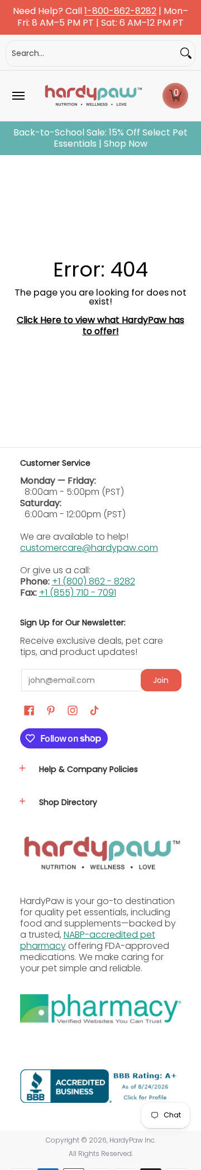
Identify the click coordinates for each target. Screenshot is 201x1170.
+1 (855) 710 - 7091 (77, 592)
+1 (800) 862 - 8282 (93, 581)
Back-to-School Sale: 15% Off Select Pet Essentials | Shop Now (100, 138)
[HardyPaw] (92, 95)
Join (161, 680)
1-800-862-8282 (120, 11)
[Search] (186, 53)
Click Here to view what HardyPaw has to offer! (100, 325)
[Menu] (18, 96)
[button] (175, 96)
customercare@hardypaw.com (89, 547)
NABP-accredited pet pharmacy (87, 940)
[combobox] (91, 53)
